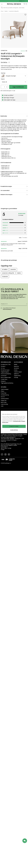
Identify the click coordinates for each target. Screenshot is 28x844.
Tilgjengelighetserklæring (7, 383)
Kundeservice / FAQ (5, 364)
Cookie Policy (4, 379)
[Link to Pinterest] (9, 454)
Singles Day (3, 400)
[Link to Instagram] (5, 454)
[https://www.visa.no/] (2, 459)
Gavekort (3, 366)
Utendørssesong (5, 394)
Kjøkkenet (16, 373)
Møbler (15, 364)
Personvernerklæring (6, 373)
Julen (2, 406)
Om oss (3, 368)
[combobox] (14, 76)
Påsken (2, 391)
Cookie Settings (14, 430)
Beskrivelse (4, 116)
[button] (24, 4)
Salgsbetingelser (5, 371)
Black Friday (4, 402)
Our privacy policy (17, 421)
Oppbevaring (17, 375)
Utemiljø (16, 377)
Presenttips (3, 393)
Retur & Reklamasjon (6, 377)
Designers (3, 381)
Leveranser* (4, 375)
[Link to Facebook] (2, 454)
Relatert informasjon (6, 194)
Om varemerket (5, 190)
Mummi (3, 396)
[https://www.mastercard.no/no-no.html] (6, 459)
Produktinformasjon (6, 186)
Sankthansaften (5, 398)
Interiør (15, 370)
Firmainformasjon (5, 370)
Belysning (16, 366)
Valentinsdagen (5, 389)
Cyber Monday (4, 404)
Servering (16, 368)
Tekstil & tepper (18, 371)
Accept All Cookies (14, 426)
